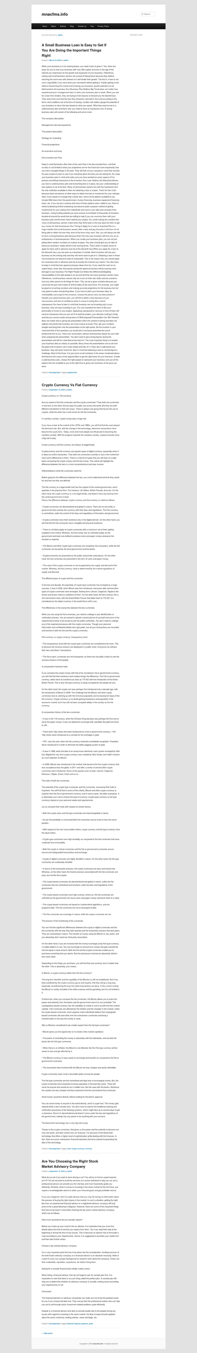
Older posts (47, 1333)
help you (77, 1323)
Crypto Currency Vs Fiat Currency (69, 384)
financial (70, 1323)
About (53, 26)
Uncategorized (54, 372)
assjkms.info (72, 372)
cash (69, 1148)
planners (85, 1323)
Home (44, 26)
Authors (63, 26)
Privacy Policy (103, 26)
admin (60, 35)
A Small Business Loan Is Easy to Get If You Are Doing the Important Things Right (74, 50)
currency (88, 1148)
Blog (72, 26)
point (91, 1323)
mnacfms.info (55, 14)
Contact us (82, 26)
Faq (92, 26)
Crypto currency (78, 1148)
